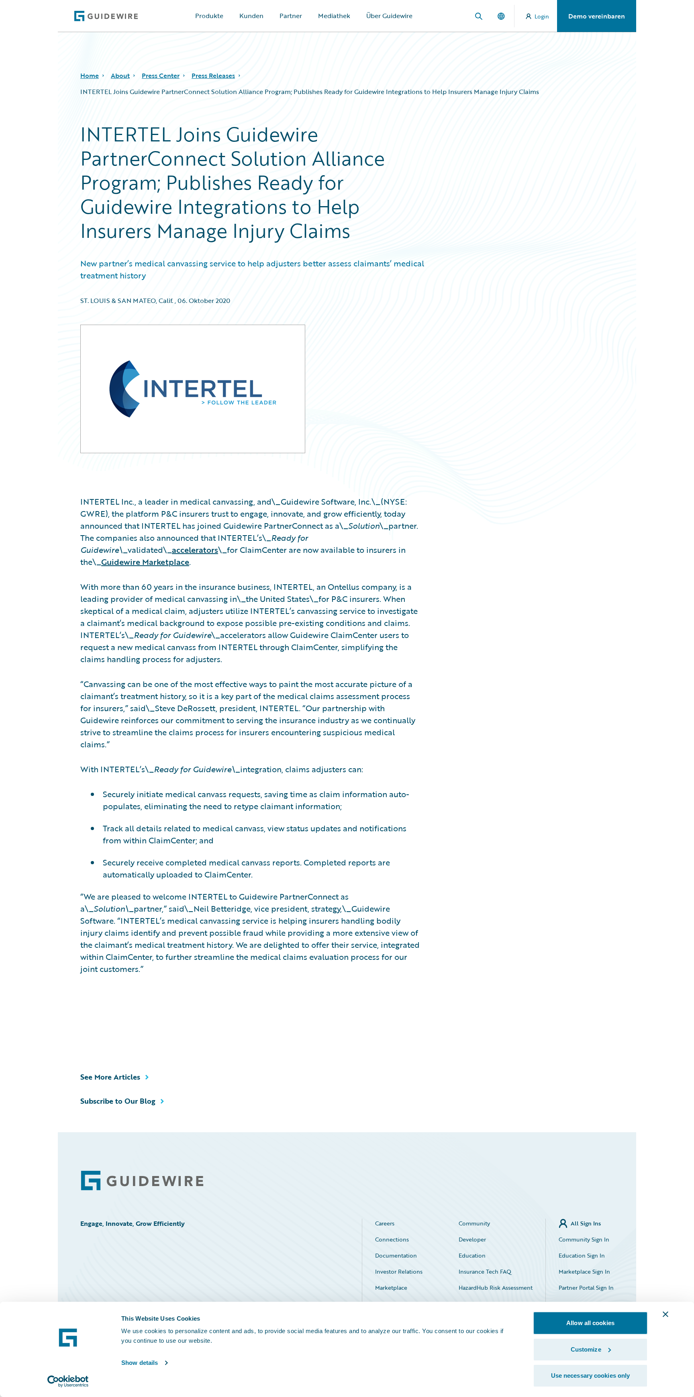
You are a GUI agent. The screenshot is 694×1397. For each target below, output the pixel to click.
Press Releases (213, 75)
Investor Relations (399, 1271)
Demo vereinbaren (596, 16)
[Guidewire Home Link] (142, 1180)
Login (542, 16)
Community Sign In (584, 1239)
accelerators (195, 550)
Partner (291, 15)
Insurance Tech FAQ (485, 1271)
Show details (139, 1362)
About (120, 75)
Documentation (396, 1255)
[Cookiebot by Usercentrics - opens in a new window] (68, 1381)
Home (89, 75)
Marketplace (391, 1287)
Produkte (209, 15)
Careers (384, 1223)
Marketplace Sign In (584, 1271)
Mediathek (334, 15)
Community (474, 1223)
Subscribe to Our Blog (117, 1101)
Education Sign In (582, 1255)
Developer (472, 1239)
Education (472, 1255)
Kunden (251, 15)
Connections (392, 1239)
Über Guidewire (389, 15)
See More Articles (110, 1077)
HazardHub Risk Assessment (496, 1287)
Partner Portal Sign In (586, 1287)
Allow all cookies (590, 1322)
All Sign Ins (586, 1223)
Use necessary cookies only (590, 1375)
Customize (586, 1349)
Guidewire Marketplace (145, 562)
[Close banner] (665, 1314)
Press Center (161, 75)
